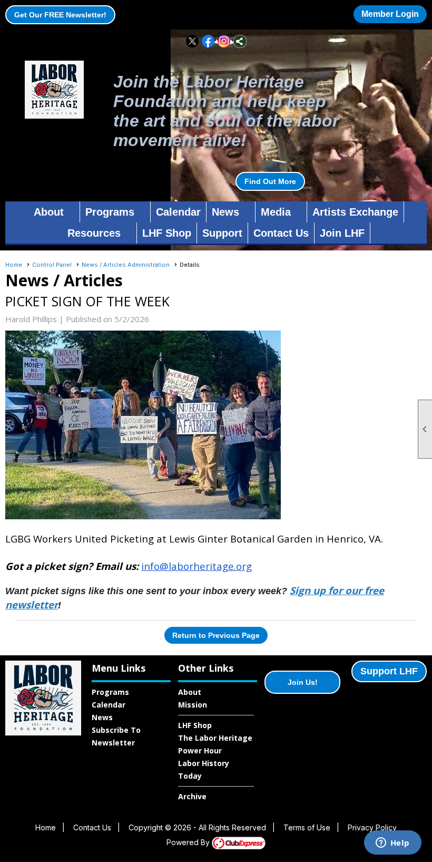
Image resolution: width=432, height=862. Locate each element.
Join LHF (342, 233)
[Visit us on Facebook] (208, 41)
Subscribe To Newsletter (116, 736)
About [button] (49, 212)
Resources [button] (94, 233)
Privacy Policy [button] (372, 827)
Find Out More (270, 181)
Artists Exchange (355, 212)
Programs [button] (109, 212)
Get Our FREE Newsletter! (60, 15)
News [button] (225, 212)
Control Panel (52, 264)
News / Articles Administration (126, 264)
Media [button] (276, 212)
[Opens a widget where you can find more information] (392, 843)
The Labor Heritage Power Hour (215, 744)
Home (13, 264)
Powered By (189, 842)
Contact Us (281, 233)
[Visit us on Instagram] (224, 41)
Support (222, 233)
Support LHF (389, 671)
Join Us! (303, 682)
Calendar (178, 212)
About (189, 692)
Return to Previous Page (216, 635)
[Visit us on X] (192, 41)
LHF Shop (166, 233)
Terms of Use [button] (306, 827)
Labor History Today (203, 769)
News (102, 717)
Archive (192, 796)
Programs (110, 692)
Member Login (390, 13)
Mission (192, 705)
